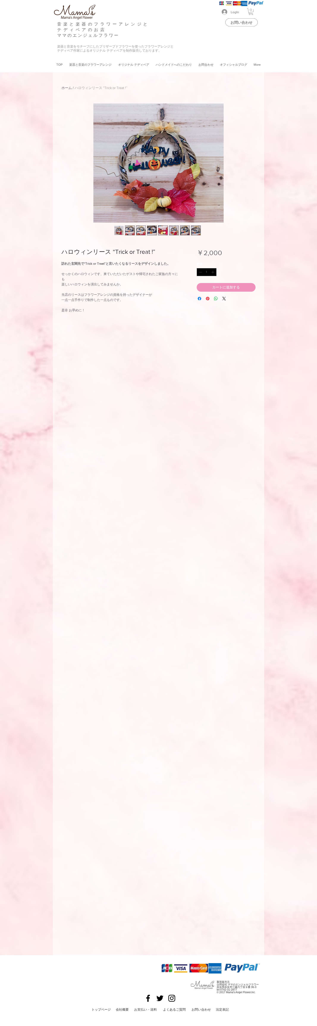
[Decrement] (200, 272)
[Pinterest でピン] (207, 298)
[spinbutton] (206, 272)
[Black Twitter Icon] (160, 998)
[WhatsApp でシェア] (215, 298)
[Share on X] (224, 298)
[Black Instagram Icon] (171, 998)
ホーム (66, 88)
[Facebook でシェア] (199, 298)
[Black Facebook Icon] (148, 998)
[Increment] (213, 272)
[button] (251, 11)
